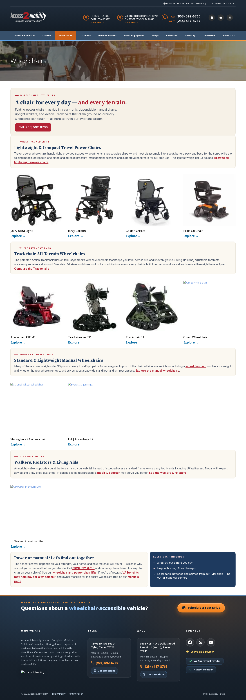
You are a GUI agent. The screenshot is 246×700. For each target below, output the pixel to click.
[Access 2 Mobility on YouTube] (221, 17)
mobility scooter (108, 472)
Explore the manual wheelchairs (157, 370)
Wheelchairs (65, 35)
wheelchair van (195, 366)
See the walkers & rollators (168, 472)
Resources (171, 35)
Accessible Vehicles (24, 35)
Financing (190, 35)
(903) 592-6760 (188, 16)
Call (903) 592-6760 (33, 127)
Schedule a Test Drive (203, 608)
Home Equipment (107, 35)
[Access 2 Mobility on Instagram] (230, 17)
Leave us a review (202, 651)
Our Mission (209, 35)
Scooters (46, 35)
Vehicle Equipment (134, 35)
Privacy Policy (58, 693)
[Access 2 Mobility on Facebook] (212, 17)
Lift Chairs (85, 35)
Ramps (155, 35)
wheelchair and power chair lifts (74, 572)
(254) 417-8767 (188, 21)
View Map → (97, 22)
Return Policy (76, 693)
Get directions (106, 670)
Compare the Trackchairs (32, 268)
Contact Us (229, 35)
